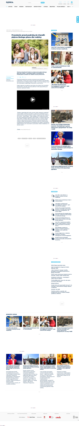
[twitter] (78, 20)
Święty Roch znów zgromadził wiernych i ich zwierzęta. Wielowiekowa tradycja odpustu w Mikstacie (61, 286)
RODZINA (34, 138)
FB (18, 77)
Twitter (20, 77)
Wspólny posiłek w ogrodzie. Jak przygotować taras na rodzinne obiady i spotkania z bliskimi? (60, 292)
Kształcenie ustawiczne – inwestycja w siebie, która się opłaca (60, 278)
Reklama (45, 413)
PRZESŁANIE (30, 138)
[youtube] (78, 21)
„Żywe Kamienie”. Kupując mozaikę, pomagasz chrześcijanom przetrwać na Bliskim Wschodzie (60, 271)
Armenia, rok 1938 (55, 289)
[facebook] (78, 18)
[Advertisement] (39, 17)
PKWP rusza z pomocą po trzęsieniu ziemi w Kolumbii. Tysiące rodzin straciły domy (61, 275)
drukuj (23, 77)
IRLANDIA (19, 138)
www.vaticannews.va (25, 129)
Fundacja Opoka (10, 413)
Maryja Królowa (55, 283)
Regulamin (34, 413)
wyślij (25, 77)
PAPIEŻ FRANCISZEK (24, 138)
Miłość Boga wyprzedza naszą (58, 265)
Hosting (68, 413)
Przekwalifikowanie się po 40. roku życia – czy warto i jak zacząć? (61, 281)
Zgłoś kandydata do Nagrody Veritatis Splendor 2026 (60, 267)
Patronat (57, 413)
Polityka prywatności (22, 413)
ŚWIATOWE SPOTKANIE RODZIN (41, 138)
